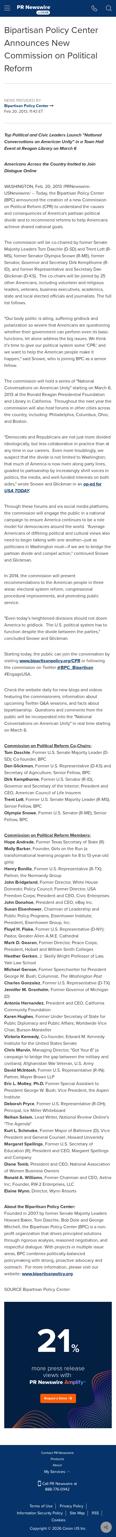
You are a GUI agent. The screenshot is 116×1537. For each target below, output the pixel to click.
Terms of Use (41, 1506)
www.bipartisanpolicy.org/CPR (49, 660)
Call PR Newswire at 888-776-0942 (59, 1486)
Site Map (77, 1513)
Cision (68, 1528)
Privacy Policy (71, 1506)
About (57, 1465)
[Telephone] (94, 8)
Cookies (59, 1520)
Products (57, 1458)
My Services (55, 1472)
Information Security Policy (40, 1513)
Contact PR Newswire (57, 1452)
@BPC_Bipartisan (75, 667)
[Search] (109, 8)
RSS (95, 1513)
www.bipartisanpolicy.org (47, 1273)
